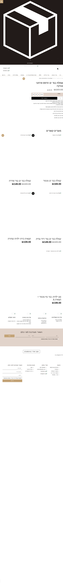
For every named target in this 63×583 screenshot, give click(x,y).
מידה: (59, 93)
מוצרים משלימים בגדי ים (31, 75)
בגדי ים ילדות (46, 75)
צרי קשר (3, 75)
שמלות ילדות (15, 75)
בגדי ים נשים (54, 75)
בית (60, 75)
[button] (1, 1)
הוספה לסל (44, 98)
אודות (9, 75)
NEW (40, 75)
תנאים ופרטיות (31, 365)
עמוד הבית (61, 78)
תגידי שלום (45, 365)
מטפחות (22, 75)
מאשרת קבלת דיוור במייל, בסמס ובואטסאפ (49, 339)
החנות (59, 365)
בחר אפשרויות (56, 187)
